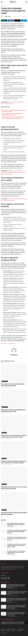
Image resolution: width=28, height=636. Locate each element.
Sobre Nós (3, 629)
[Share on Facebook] (11, 20)
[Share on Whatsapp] (4, 20)
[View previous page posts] (13, 122)
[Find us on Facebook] (2, 578)
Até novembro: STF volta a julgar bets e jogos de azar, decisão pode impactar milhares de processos (17, 538)
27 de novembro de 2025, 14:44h (7, 387)
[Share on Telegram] (24, 20)
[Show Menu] (1, 2)
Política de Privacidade (11, 629)
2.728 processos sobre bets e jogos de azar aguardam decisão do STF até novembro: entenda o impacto (16, 545)
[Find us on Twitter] (5, 578)
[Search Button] (26, 2)
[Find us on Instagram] (8, 578)
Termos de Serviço (21, 629)
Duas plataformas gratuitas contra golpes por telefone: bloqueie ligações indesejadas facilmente (17, 531)
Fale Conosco (19, 630)
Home (2, 5)
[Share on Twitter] (17, 20)
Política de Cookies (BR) (5, 630)
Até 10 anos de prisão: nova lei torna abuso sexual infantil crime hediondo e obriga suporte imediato (16, 552)
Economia (6, 5)
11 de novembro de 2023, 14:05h (19, 16)
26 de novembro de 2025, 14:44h (7, 413)
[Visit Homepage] (14, 2)
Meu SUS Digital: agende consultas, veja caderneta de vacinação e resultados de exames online (16, 524)
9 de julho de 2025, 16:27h (6, 490)
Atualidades (4, 381)
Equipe (13, 630)
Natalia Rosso (8, 16)
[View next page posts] (15, 122)
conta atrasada (11, 343)
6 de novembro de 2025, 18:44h (7, 464)
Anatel (5, 343)
